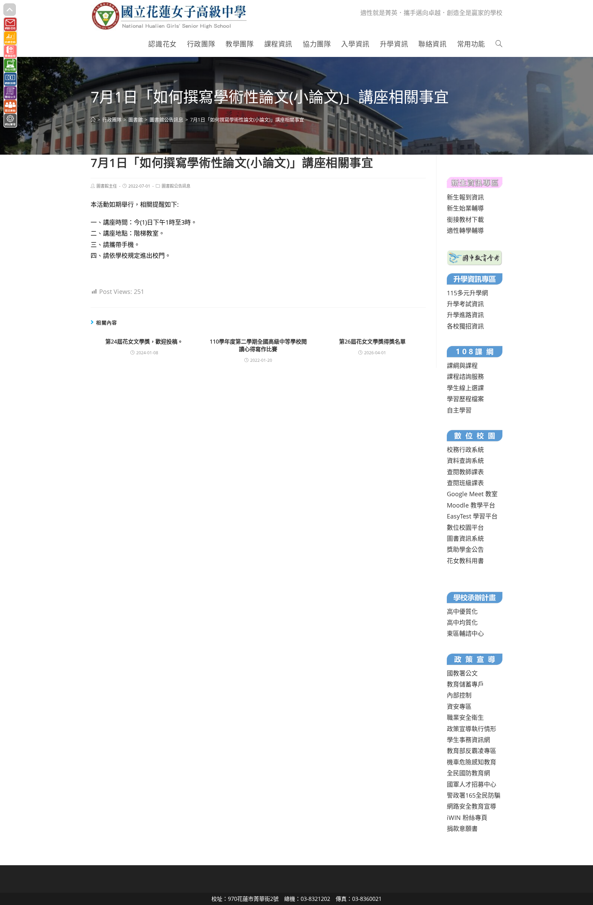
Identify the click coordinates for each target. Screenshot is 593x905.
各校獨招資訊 (465, 326)
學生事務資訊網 (468, 740)
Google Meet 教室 (472, 494)
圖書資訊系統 (465, 538)
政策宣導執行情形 (471, 729)
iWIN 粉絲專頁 (467, 817)
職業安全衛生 (465, 717)
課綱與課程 (462, 365)
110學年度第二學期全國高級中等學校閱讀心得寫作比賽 (258, 345)
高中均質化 (462, 622)
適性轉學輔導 (465, 230)
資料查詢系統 (465, 460)
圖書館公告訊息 (176, 186)
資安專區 (459, 706)
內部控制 (459, 695)
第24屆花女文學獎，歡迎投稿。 (144, 341)
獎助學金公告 (465, 549)
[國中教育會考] (474, 257)
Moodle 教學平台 (471, 505)
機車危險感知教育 (471, 762)
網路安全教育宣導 (471, 806)
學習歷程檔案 (465, 399)
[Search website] (499, 44)
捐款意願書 (462, 828)
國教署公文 (462, 673)
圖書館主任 (106, 186)
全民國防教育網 (468, 773)
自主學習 (459, 410)
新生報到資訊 (465, 197)
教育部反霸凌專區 (471, 751)
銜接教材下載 (465, 219)
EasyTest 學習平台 (472, 516)
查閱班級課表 (465, 483)
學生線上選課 (465, 388)
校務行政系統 (465, 449)
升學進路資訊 (465, 315)
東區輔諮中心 (465, 633)
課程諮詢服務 (465, 376)
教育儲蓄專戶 (465, 684)
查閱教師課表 (465, 472)
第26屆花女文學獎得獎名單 (372, 341)
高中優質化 (462, 611)
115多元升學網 (467, 293)
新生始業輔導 (465, 208)
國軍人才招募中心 (471, 784)
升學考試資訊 (465, 304)
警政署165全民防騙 (473, 795)
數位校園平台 (465, 527)
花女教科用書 (465, 561)
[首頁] (93, 119)
